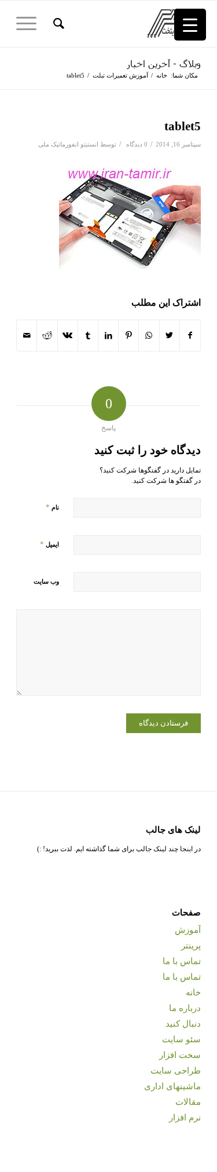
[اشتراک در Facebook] (190, 335)
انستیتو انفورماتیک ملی (68, 144)
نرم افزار (185, 1117)
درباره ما (185, 1008)
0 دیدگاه (136, 144)
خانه (193, 992)
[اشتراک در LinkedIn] (108, 335)
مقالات (188, 1102)
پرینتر (191, 945)
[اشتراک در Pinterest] (128, 335)
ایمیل (49, 544)
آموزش (188, 930)
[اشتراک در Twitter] (169, 335)
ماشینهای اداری (172, 1086)
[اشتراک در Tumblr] (88, 335)
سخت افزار (180, 1055)
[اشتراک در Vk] (68, 335)
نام (52, 507)
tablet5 (182, 126)
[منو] (30, 24)
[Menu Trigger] (190, 25)
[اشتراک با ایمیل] (26, 335)
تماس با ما (182, 961)
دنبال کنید (183, 1023)
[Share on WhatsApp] (149, 335)
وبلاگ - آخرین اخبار (164, 63)
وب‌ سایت (46, 581)
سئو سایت (181, 1039)
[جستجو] (57, 24)
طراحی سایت (175, 1070)
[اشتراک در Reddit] (47, 335)
